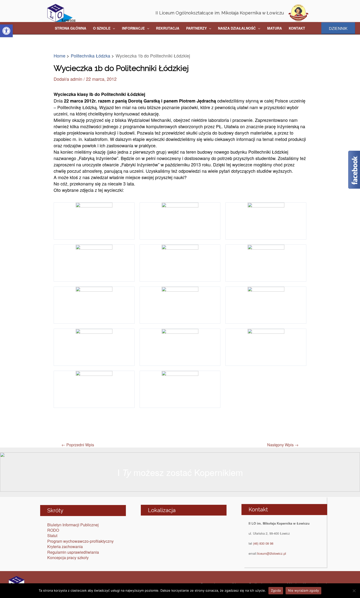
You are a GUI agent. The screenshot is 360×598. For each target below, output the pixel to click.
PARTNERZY (196, 28)
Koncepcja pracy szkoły (68, 557)
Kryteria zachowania (65, 546)
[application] (112, 28)
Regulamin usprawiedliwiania (73, 552)
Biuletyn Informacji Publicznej (73, 525)
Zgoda (276, 590)
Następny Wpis (283, 445)
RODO (53, 530)
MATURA (274, 28)
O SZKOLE (101, 28)
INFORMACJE (133, 28)
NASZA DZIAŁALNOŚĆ (237, 28)
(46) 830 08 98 (263, 543)
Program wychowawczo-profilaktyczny (80, 541)
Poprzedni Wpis (77, 445)
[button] (6, 30)
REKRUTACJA (167, 28)
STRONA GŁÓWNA (70, 28)
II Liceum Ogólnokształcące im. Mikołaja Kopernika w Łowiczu (220, 12)
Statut (52, 535)
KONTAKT (297, 28)
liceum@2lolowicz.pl (271, 553)
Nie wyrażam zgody (303, 590)
